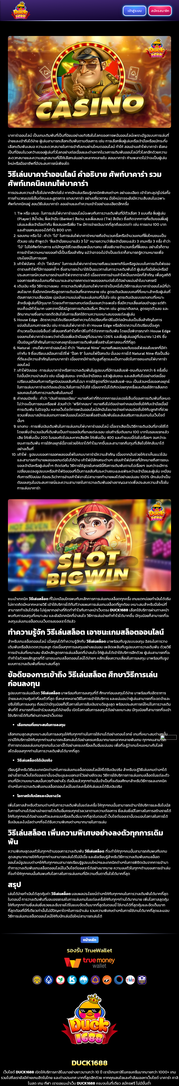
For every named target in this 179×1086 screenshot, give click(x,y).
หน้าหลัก (89, 940)
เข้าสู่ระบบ (135, 10)
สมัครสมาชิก (160, 10)
